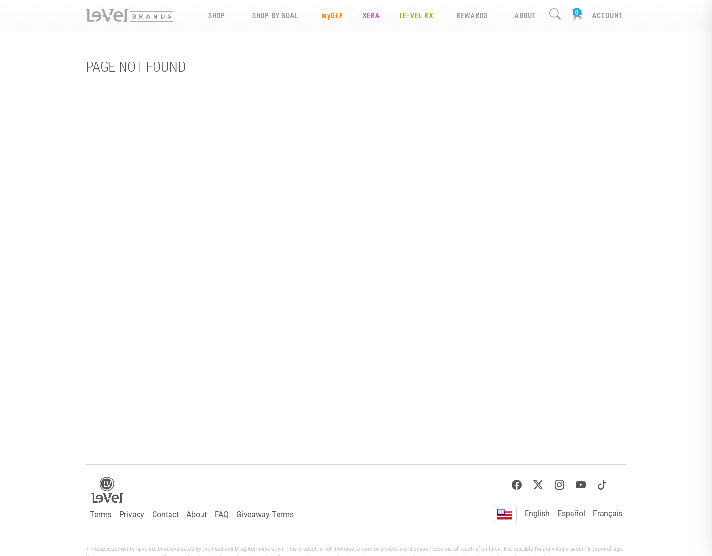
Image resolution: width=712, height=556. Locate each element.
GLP (332, 15)
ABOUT (525, 15)
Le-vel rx (416, 15)
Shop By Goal (275, 15)
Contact (165, 514)
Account (607, 15)
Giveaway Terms (265, 514)
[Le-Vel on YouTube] (580, 485)
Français (607, 513)
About (196, 514)
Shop (216, 15)
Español (571, 513)
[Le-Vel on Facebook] (517, 485)
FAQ (222, 514)
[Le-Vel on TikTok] (602, 485)
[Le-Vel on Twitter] (538, 485)
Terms (100, 514)
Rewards (472, 15)
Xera (371, 15)
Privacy (131, 514)
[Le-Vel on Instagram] (559, 485)
